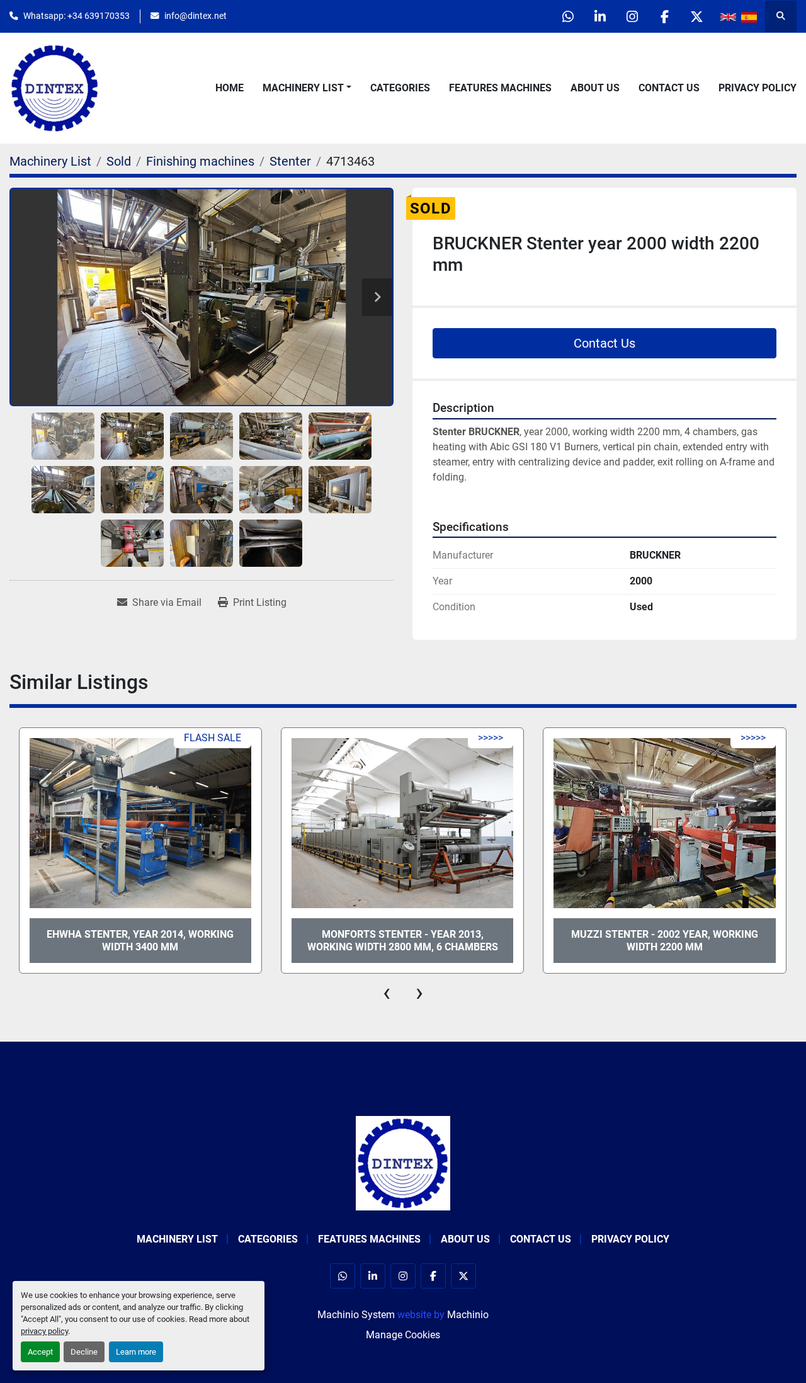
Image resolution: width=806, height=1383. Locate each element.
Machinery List (303, 88)
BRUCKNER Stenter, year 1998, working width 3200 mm (664, 940)
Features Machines (500, 88)
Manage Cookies (403, 1335)
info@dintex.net (195, 16)
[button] (307, 88)
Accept (40, 1352)
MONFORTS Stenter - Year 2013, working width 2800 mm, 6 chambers (140, 940)
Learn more (136, 1352)
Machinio (468, 1315)
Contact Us (669, 88)
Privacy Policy (757, 88)
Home (229, 88)
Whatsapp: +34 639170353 (76, 16)
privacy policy (44, 1331)
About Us (595, 88)
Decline (84, 1352)
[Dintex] (403, 1162)
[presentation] (386, 992)
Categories (400, 88)
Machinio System (356, 1315)
